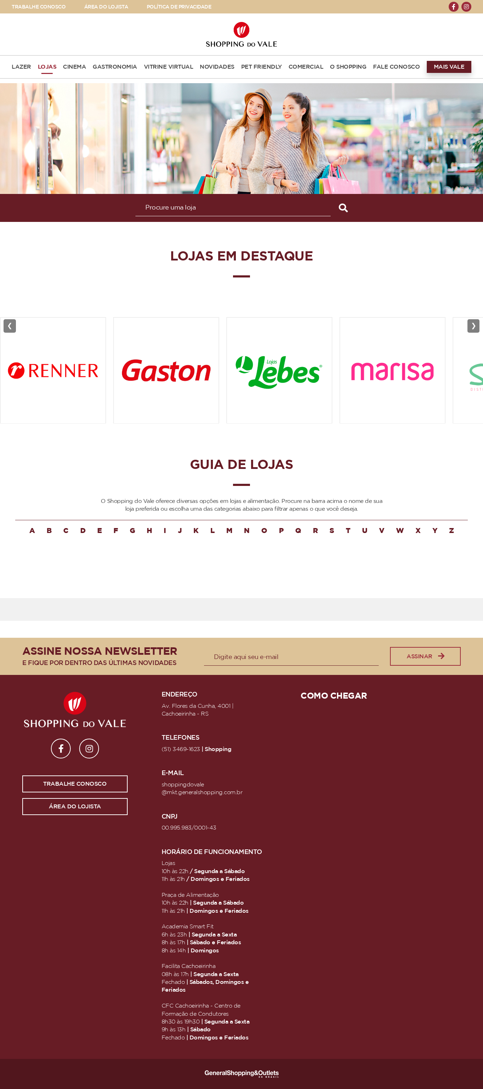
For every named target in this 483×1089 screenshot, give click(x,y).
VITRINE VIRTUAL (168, 67)
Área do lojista (75, 806)
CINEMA (74, 67)
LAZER (21, 67)
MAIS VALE (449, 67)
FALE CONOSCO (396, 67)
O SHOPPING (348, 67)
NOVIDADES (217, 67)
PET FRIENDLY (261, 67)
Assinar (419, 656)
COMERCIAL (306, 67)
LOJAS (47, 67)
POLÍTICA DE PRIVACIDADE (179, 7)
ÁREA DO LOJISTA (106, 7)
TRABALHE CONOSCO (38, 7)
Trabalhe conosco (74, 784)
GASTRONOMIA (115, 67)
